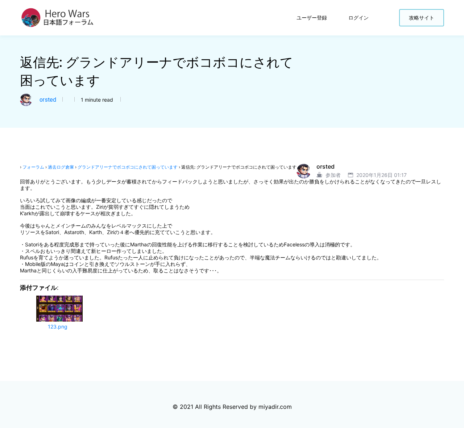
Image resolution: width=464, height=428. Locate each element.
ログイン (359, 17)
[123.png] (57, 309)
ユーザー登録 (312, 17)
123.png (57, 326)
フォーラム (33, 167)
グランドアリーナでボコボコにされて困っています (128, 167)
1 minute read (96, 100)
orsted (325, 166)
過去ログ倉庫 (61, 167)
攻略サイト (421, 17)
